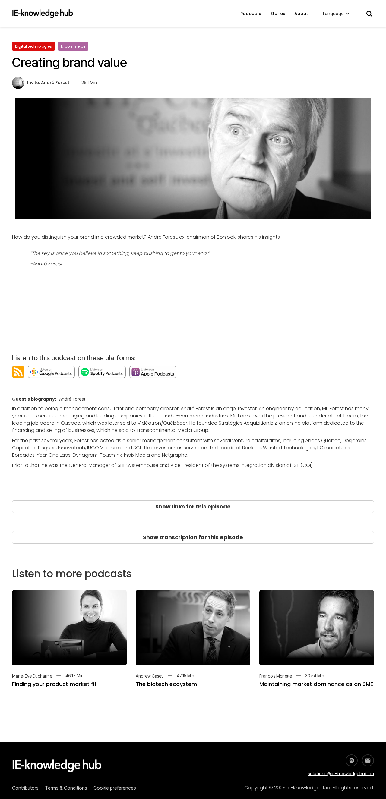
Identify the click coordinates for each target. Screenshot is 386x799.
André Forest (55, 83)
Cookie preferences (114, 788)
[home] (45, 13)
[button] (336, 14)
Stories (277, 14)
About (301, 14)
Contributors (25, 788)
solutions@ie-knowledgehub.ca (341, 774)
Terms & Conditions (66, 788)
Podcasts (250, 14)
